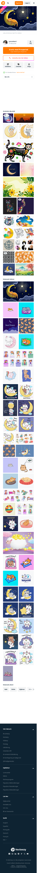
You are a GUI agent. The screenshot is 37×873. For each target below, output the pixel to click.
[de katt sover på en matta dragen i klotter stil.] (10, 715)
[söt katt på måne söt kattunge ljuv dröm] (24, 612)
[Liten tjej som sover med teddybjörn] (12, 278)
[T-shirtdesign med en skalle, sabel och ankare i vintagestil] (8, 301)
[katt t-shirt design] (10, 245)
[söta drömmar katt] (18, 385)
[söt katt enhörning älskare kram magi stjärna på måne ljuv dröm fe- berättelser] (10, 598)
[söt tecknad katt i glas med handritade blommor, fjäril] (26, 260)
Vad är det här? (21, 72)
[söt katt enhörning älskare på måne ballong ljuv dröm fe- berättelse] (26, 565)
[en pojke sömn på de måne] (27, 277)
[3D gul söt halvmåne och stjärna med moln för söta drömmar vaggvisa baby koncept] (9, 350)
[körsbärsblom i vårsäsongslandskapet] (12, 363)
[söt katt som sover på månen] (10, 614)
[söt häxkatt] (13, 290)
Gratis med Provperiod (18, 50)
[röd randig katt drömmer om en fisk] (10, 683)
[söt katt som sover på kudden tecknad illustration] (10, 699)
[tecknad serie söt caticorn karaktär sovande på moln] (10, 517)
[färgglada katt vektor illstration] (11, 262)
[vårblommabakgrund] (18, 226)
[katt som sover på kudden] (10, 403)
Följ (31, 43)
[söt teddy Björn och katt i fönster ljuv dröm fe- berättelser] (10, 826)
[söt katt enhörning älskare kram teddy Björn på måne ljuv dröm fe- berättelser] (10, 564)
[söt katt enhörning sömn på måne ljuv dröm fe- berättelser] (10, 548)
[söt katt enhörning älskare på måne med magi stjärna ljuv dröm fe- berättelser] (11, 582)
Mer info (7, 76)
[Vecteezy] (3, 3)
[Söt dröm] (8, 117)
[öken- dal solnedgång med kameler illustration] (13, 127)
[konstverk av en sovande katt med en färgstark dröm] (9, 743)
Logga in (27, 3)
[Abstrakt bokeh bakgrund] (9, 209)
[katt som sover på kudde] (10, 667)
